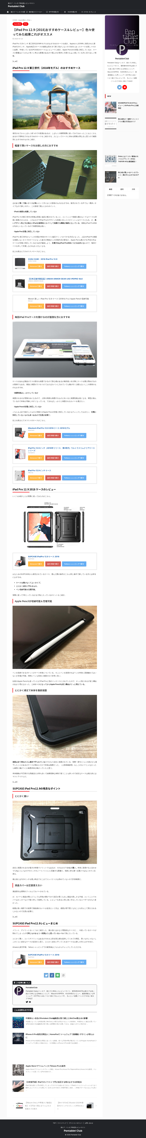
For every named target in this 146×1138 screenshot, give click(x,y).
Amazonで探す (36, 266)
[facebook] (52, 975)
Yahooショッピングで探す (74, 266)
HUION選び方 (71, 12)
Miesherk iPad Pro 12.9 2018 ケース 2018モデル (49, 428)
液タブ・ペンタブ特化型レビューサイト (73, 1127)
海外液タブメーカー (35, 12)
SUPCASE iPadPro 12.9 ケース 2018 (43, 556)
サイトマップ (62, 1123)
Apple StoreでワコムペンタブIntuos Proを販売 (45, 1066)
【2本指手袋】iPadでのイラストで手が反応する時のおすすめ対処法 (54, 1082)
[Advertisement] (55, 1055)
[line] (57, 975)
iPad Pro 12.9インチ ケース (39, 470)
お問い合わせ (89, 1123)
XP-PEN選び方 (53, 12)
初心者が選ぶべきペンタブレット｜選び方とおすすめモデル (128, 174)
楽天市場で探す (53, 266)
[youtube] (30, 1002)
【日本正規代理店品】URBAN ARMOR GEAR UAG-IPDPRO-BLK (55, 279)
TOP (54, 1123)
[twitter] (46, 975)
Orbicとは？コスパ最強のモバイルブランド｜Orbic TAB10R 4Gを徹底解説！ (128, 158)
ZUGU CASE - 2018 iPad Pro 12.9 (42, 259)
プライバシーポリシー (75, 1123)
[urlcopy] (63, 975)
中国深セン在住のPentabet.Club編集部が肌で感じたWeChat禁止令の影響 (57, 1018)
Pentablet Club (16, 6)
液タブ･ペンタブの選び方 (17, 12)
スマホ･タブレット (89, 12)
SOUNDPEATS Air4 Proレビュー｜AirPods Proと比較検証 (128, 105)
